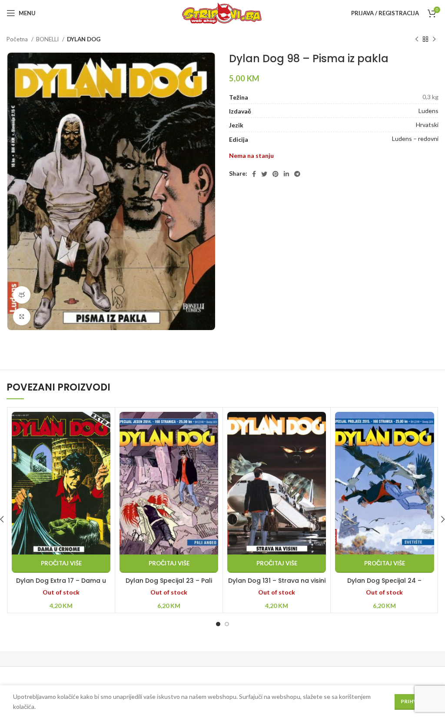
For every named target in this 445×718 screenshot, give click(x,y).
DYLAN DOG (83, 39)
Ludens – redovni (415, 138)
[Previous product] (416, 39)
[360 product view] (21, 295)
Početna (18, 39)
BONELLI (48, 39)
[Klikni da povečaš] (21, 316)
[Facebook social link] (254, 174)
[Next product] (434, 39)
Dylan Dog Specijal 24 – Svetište (384, 585)
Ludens (428, 110)
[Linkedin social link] (286, 174)
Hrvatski (427, 124)
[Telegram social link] (297, 174)
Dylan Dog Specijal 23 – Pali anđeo (169, 585)
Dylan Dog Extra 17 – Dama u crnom (61, 585)
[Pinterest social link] (275, 174)
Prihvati (413, 701)
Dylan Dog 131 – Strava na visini (276, 580)
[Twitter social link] (264, 174)
